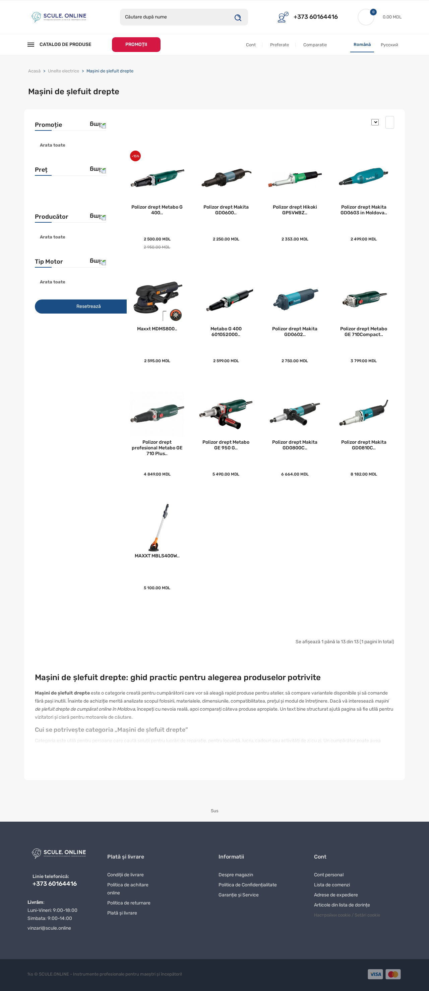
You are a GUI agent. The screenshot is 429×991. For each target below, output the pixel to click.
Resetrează (88, 306)
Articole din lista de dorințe (342, 905)
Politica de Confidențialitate (248, 885)
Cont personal (329, 875)
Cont (251, 44)
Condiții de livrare (125, 875)
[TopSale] (58, 16)
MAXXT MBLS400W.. (157, 556)
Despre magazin (236, 875)
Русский (389, 44)
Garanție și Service (239, 895)
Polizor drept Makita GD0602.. (294, 331)
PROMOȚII (136, 44)
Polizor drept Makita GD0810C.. (363, 445)
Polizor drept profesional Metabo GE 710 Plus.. (157, 447)
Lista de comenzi (332, 885)
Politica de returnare (128, 903)
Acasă (34, 70)
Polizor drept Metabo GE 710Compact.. (363, 331)
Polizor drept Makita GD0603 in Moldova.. (364, 210)
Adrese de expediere (336, 895)
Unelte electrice (63, 70)
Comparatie (315, 44)
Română (362, 44)
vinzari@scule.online (49, 928)
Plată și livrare (122, 913)
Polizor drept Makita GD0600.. (226, 210)
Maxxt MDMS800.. (157, 329)
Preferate (279, 44)
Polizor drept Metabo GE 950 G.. (225, 445)
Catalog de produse (65, 44)
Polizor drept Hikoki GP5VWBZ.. (295, 210)
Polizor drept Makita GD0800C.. (294, 445)
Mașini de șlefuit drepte (109, 70)
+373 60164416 (316, 16)
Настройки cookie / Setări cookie (347, 915)
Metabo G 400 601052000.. (226, 331)
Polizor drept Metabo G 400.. (157, 210)
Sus (215, 810)
